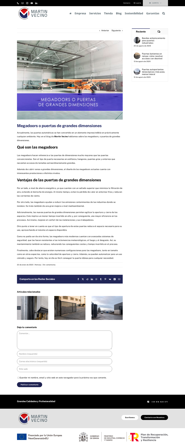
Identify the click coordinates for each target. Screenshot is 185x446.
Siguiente (116, 30)
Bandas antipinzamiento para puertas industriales (153, 40)
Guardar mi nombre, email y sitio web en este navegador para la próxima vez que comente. (63, 377)
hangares (82, 159)
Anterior (105, 30)
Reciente (141, 31)
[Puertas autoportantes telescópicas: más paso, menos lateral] (107, 297)
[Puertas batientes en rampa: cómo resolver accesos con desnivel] (69, 297)
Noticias (38, 265)
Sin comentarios (49, 265)
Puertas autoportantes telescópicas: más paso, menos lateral (153, 71)
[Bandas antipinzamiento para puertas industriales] (32, 297)
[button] (163, 13)
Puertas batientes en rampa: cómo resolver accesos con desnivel (152, 56)
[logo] (32, 412)
